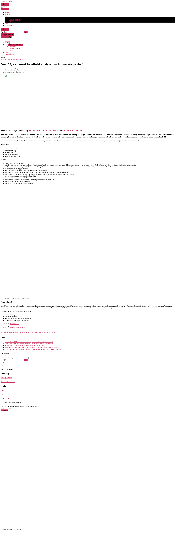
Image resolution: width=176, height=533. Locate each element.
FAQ (2, 394)
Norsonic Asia (14, 324)
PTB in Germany (50, 130)
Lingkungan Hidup (15, 20)
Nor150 (22, 328)
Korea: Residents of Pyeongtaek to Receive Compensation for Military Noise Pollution (33, 349)
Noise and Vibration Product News (12, 59)
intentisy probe (14, 328)
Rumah (7, 12)
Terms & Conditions (8, 382)
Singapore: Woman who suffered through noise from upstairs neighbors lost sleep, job (32, 347)
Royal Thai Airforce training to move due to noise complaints (24, 345)
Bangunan (12, 18)
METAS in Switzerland (72, 130)
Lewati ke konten (6, 2)
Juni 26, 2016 (21, 72)
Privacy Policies (6, 378)
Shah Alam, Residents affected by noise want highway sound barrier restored (29, 344)
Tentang (7, 14)
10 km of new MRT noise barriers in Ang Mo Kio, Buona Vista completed (29, 342)
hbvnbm (3, 358)
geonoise (23, 70)
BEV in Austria (35, 130)
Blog (6, 23)
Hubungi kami (9, 25)
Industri (11, 21)
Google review (6, 398)
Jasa (6, 16)
